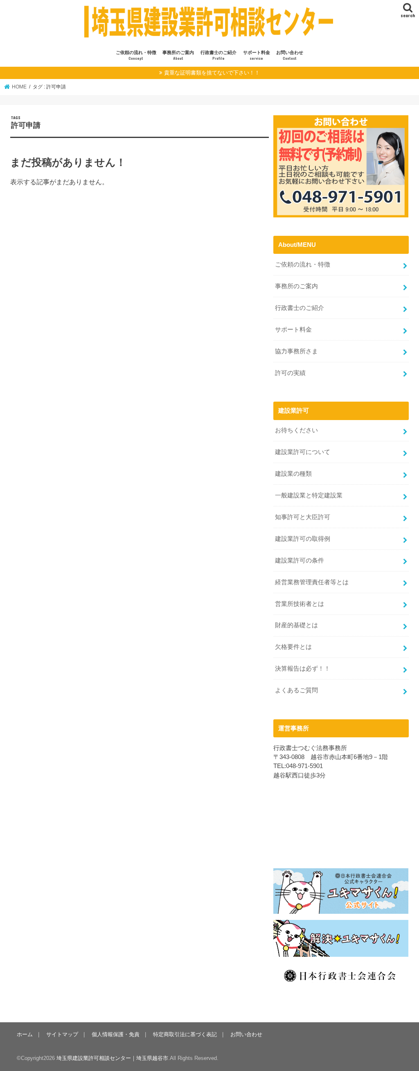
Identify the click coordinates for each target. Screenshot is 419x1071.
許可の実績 (290, 373)
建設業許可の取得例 (302, 539)
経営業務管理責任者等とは (312, 582)
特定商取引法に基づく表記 (185, 1034)
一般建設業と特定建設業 (308, 495)
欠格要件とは (293, 647)
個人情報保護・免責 (116, 1034)
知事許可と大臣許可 (302, 517)
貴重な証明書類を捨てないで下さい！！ (212, 73)
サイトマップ (62, 1034)
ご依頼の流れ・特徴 (136, 55)
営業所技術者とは (299, 604)
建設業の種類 (293, 473)
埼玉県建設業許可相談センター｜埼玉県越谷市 (112, 1058)
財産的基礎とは (296, 625)
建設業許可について (302, 452)
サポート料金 (256, 55)
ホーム (25, 1034)
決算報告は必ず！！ (302, 668)
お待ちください (296, 430)
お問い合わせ (289, 55)
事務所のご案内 (178, 55)
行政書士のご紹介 (218, 55)
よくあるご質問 (296, 690)
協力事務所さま (296, 351)
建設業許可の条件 (299, 560)
